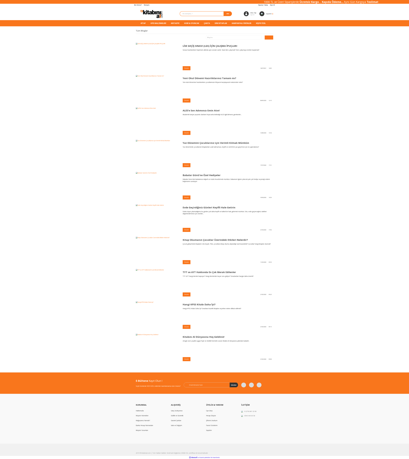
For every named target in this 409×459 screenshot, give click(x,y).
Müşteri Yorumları (142, 430)
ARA (227, 14)
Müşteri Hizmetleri (142, 416)
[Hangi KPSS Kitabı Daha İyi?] (157, 315)
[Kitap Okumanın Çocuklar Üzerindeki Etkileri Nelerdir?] (157, 251)
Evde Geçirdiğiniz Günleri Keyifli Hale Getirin (209, 207)
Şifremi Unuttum (211, 420)
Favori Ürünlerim (211, 425)
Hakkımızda (140, 411)
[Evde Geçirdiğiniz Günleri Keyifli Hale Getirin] (157, 218)
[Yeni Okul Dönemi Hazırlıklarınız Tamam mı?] (157, 89)
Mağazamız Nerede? (143, 420)
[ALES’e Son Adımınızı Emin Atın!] (157, 121)
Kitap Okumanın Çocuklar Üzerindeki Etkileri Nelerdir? (215, 239)
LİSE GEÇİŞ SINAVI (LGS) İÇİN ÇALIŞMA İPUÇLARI (210, 45)
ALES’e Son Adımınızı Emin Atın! (201, 110)
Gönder (234, 385)
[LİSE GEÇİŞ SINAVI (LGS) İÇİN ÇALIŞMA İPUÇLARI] (157, 57)
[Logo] (151, 13)
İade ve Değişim (176, 425)
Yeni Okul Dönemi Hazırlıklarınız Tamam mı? (209, 78)
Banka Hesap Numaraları (144, 425)
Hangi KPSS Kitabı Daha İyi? (199, 304)
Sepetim (209, 430)
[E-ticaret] (204, 457)
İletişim (146, 5)
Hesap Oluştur (211, 416)
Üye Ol (272, 5)
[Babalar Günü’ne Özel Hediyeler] (157, 186)
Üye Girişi (209, 411)
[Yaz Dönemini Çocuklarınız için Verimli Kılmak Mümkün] (157, 154)
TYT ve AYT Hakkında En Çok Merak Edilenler (209, 272)
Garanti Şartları (176, 420)
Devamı (186, 68)
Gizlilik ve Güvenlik (177, 416)
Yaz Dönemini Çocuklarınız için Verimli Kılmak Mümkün (216, 142)
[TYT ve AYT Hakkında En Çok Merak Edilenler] (157, 283)
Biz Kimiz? (138, 5)
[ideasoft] (193, 457)
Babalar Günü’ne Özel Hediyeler (201, 175)
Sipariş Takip (263, 5)
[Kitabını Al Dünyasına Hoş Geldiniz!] (157, 348)
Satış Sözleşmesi (176, 411)
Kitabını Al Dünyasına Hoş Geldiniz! (203, 336)
